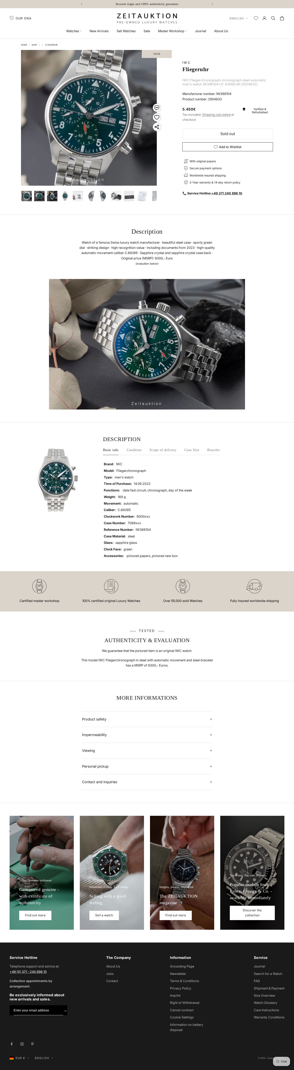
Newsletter (178, 974)
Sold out (227, 134)
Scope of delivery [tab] (163, 450)
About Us (221, 31)
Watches (72, 31)
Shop (34, 45)
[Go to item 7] (90, 196)
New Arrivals (99, 31)
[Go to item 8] (103, 196)
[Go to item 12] (154, 196)
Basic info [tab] (111, 450)
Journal (200, 31)
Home (24, 45)
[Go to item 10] (129, 196)
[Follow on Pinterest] (32, 1044)
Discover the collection (252, 912)
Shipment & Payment (269, 988)
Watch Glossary (265, 1003)
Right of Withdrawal (184, 1003)
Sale (147, 31)
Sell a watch (104, 915)
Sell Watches (126, 31)
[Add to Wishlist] (156, 117)
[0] (256, 18)
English (237, 18)
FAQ (257, 981)
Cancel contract (182, 1010)
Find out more (35, 915)
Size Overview (264, 995)
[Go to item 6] (77, 196)
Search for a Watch (268, 974)
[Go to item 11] (141, 196)
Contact (112, 981)
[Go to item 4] (52, 196)
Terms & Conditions (184, 981)
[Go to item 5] (65, 196)
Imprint (175, 995)
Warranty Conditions (269, 1017)
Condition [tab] (134, 450)
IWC (186, 63)
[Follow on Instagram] (22, 1044)
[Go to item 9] (116, 196)
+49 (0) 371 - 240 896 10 (28, 972)
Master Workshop (171, 31)
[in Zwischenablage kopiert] (157, 127)
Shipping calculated (216, 115)
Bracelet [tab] (213, 450)
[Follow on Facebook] (12, 1044)
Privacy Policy (180, 988)
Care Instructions (266, 1010)
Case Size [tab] (191, 450)
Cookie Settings (182, 1017)
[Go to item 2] (26, 196)
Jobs (110, 974)
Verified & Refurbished (260, 111)
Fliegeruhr (51, 45)
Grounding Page (182, 966)
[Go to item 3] (39, 196)
